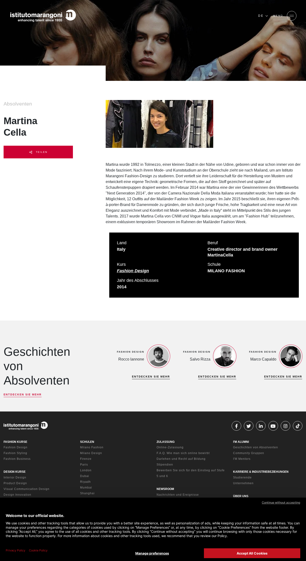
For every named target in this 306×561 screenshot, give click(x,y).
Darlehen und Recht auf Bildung (181, 459)
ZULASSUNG (166, 442)
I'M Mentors (242, 459)
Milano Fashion (92, 447)
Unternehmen (243, 483)
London (86, 470)
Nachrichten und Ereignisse (178, 494)
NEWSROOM (165, 489)
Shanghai (87, 493)
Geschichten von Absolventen (255, 447)
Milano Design (91, 453)
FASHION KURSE (15, 442)
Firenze (86, 459)
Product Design (15, 483)
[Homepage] (43, 16)
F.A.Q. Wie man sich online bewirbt (183, 453)
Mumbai (86, 487)
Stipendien (165, 464)
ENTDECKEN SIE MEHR (23, 394)
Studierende (242, 477)
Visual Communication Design (26, 489)
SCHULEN (87, 442)
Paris (84, 464)
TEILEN (41, 152)
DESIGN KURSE (15, 471)
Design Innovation (17, 494)
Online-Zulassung (170, 447)
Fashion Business (17, 459)
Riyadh (85, 481)
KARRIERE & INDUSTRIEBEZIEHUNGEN (261, 471)
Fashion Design (133, 270)
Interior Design (15, 477)
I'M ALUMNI (241, 442)
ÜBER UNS (240, 496)
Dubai (84, 476)
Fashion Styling (15, 453)
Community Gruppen (248, 453)
